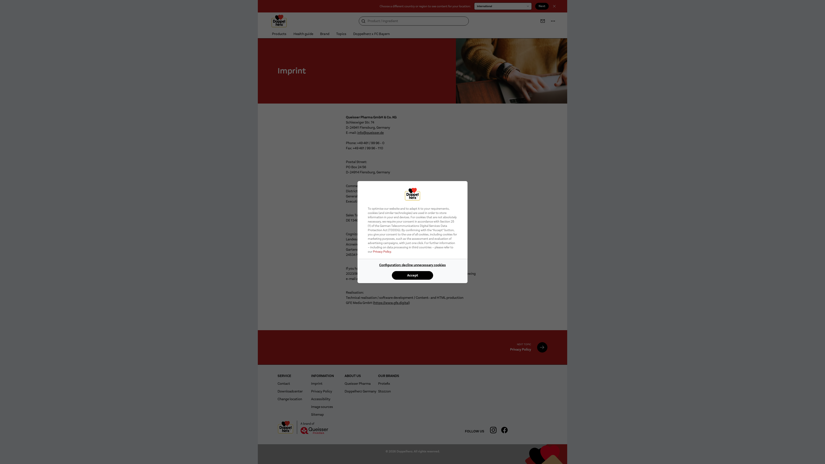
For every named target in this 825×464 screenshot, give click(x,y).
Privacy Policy (382, 251)
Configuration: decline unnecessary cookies (412, 265)
